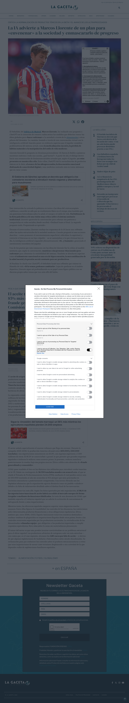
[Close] (99, 289)
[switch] (89, 328)
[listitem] (64, 324)
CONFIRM (50, 407)
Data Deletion (53, 414)
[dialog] (64, 351)
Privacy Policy (76, 414)
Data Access (64, 414)
